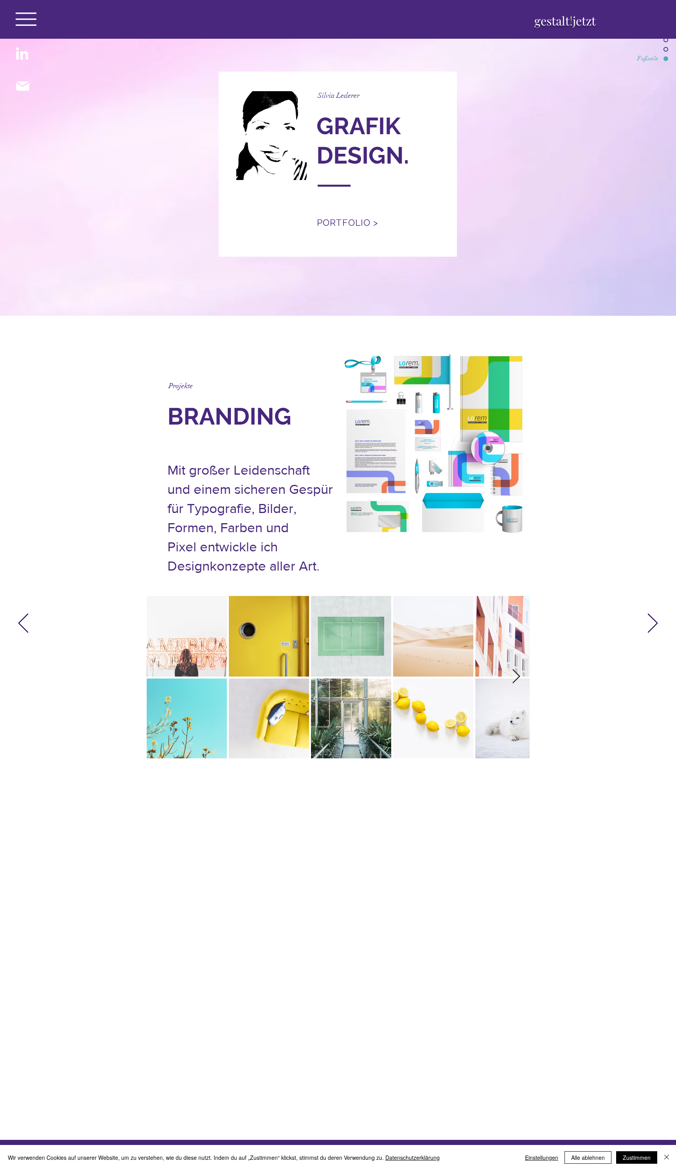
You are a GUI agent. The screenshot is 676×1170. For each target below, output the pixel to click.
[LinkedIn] (22, 54)
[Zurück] (23, 624)
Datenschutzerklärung (412, 1157)
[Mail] (22, 86)
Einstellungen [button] (541, 1157)
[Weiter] (653, 624)
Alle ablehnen (588, 1157)
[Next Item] (516, 676)
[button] (26, 19)
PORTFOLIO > (348, 222)
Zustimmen (637, 1157)
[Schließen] (666, 1157)
